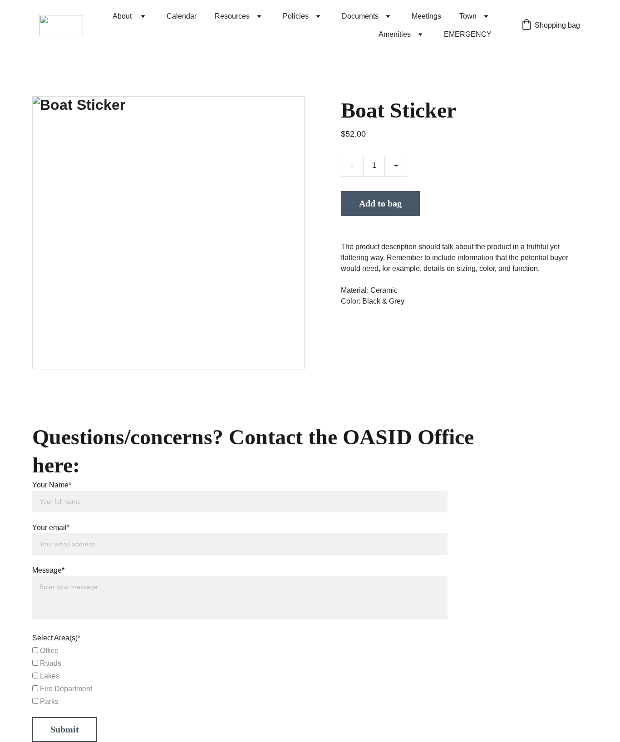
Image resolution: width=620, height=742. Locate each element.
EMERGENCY (468, 34)
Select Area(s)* (56, 638)
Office (48, 650)
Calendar (182, 16)
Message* (48, 570)
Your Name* (51, 485)
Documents (360, 16)
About (123, 16)
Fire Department (65, 689)
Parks (48, 701)
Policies (296, 16)
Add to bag (380, 203)
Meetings (426, 16)
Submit (64, 729)
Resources (232, 16)
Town (468, 16)
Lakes (48, 676)
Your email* (50, 527)
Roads (49, 663)
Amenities (395, 34)
